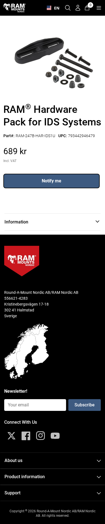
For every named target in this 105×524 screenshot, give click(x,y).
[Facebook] (26, 435)
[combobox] (52, 7)
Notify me (51, 181)
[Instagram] (40, 435)
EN (55, 8)
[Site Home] (14, 7)
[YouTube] (55, 435)
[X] (11, 435)
